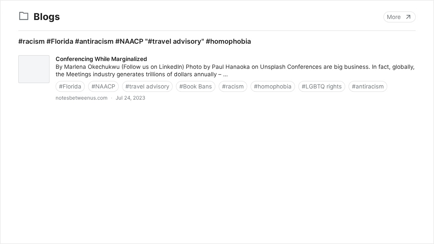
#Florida (70, 86)
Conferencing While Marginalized (57, 52)
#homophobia (273, 86)
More (394, 17)
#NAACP (103, 86)
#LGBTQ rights (322, 86)
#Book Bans (195, 86)
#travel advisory (147, 86)
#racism (233, 86)
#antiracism (368, 86)
